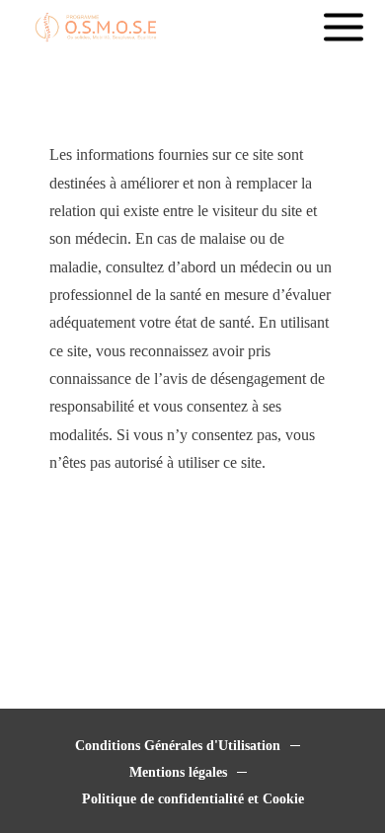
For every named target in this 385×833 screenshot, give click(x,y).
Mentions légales (178, 772)
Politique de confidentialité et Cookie (193, 799)
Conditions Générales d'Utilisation (177, 745)
